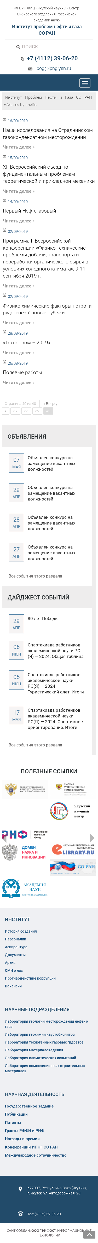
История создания (21, 931)
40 (48, 411)
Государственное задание (29, 1106)
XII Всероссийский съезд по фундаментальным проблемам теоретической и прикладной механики (49, 174)
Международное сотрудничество (36, 1155)
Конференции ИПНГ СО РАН (31, 1147)
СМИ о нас (14, 970)
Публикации (16, 1114)
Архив (10, 963)
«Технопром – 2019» (26, 343)
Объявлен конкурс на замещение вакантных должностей (51, 463)
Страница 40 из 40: (21, 404)
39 (37, 411)
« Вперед (51, 404)
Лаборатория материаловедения (34, 1050)
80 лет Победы (43, 618)
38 (26, 411)
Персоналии (15, 939)
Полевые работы (22, 372)
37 (15, 411)
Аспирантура (16, 947)
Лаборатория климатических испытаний (40, 1058)
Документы (15, 955)
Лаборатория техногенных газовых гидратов (44, 1042)
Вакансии (13, 986)
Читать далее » (18, 147)
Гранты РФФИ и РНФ (24, 1130)
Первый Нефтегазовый (29, 211)
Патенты (13, 1122)
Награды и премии (22, 1138)
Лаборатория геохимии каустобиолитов (40, 1034)
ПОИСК (29, 46)
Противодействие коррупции (30, 978)
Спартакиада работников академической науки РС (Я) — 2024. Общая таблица (56, 650)
